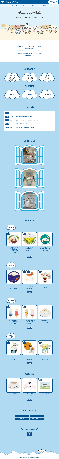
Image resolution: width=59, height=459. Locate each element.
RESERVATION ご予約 (53, 2)
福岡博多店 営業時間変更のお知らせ (22, 123)
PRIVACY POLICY (36, 418)
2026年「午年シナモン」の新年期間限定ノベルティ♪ (25, 127)
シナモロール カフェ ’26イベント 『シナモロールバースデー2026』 (27, 120)
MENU (24, 5)
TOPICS (14, 5)
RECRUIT (37, 416)
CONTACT (22, 418)
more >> (53, 130)
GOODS (34, 5)
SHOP (44, 5)
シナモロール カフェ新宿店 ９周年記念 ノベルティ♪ (24, 116)
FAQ (22, 416)
